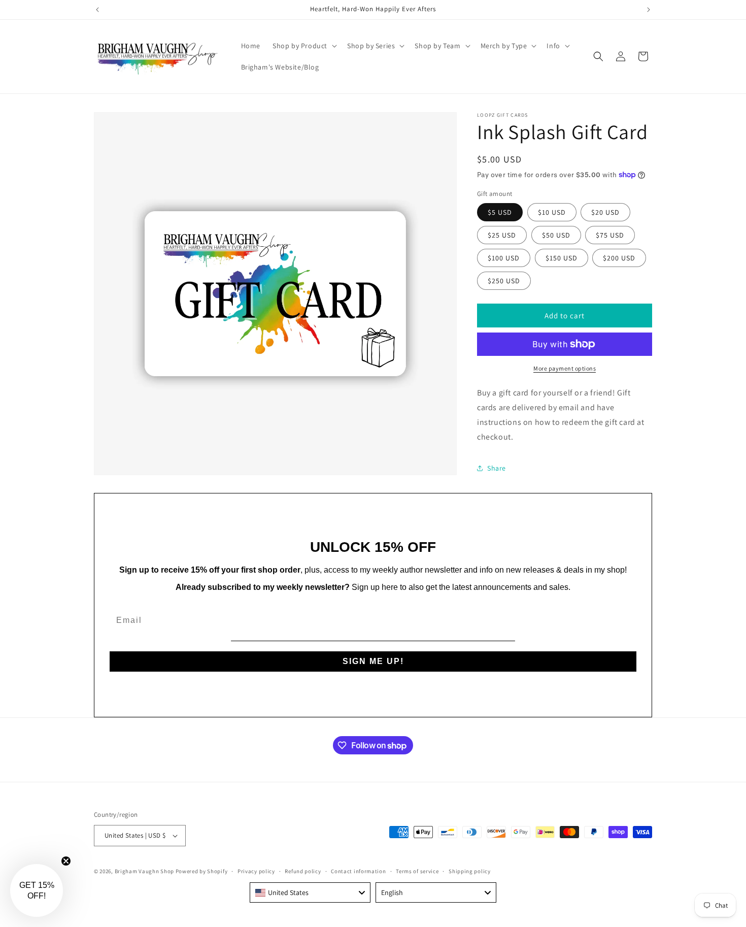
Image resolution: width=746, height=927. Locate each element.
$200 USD (619, 257)
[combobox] (310, 892)
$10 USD (552, 212)
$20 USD (605, 212)
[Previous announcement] (97, 9)
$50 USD (556, 235)
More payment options (564, 368)
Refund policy (303, 871)
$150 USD (562, 257)
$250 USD (504, 280)
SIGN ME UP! (373, 661)
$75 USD (610, 235)
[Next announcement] (648, 9)
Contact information (358, 871)
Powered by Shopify (202, 871)
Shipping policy (470, 871)
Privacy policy (256, 871)
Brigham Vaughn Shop (144, 871)
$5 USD (500, 212)
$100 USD (504, 257)
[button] (303, 45)
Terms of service (417, 871)
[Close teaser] (66, 861)
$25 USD (502, 235)
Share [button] (496, 468)
